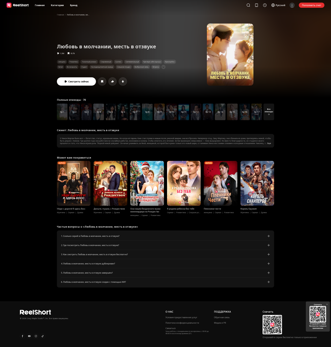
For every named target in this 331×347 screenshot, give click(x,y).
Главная (40, 5)
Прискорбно (170, 62)
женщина (61, 62)
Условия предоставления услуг (181, 317)
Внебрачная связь (142, 67)
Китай (60, 67)
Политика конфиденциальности (182, 322)
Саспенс (118, 62)
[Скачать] (123, 81)
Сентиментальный (132, 62)
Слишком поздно (123, 67)
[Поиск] (248, 5)
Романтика (74, 62)
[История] (265, 5)
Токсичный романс (89, 62)
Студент (84, 67)
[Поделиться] (112, 81)
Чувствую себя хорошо (152, 62)
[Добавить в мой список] (102, 81)
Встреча (156, 67)
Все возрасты (72, 67)
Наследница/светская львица (102, 67)
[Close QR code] (327, 304)
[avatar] (292, 5)
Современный (106, 62)
